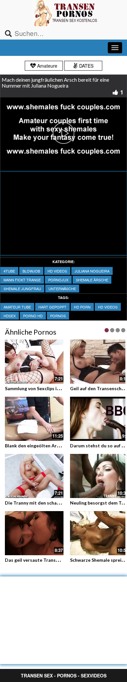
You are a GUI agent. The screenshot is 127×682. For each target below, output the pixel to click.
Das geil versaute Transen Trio (38, 560)
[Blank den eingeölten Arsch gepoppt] (34, 419)
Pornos (58, 315)
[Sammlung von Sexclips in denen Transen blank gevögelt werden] (34, 362)
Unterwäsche (62, 288)
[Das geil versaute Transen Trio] (34, 533)
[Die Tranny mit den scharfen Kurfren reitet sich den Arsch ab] (34, 476)
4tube (9, 271)
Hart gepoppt (52, 306)
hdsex (10, 315)
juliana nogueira (92, 271)
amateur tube (17, 306)
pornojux (58, 279)
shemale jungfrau (22, 288)
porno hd (33, 315)
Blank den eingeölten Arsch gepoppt (44, 445)
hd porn (82, 306)
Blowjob (31, 271)
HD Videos (57, 271)
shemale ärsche (92, 279)
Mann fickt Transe (22, 279)
